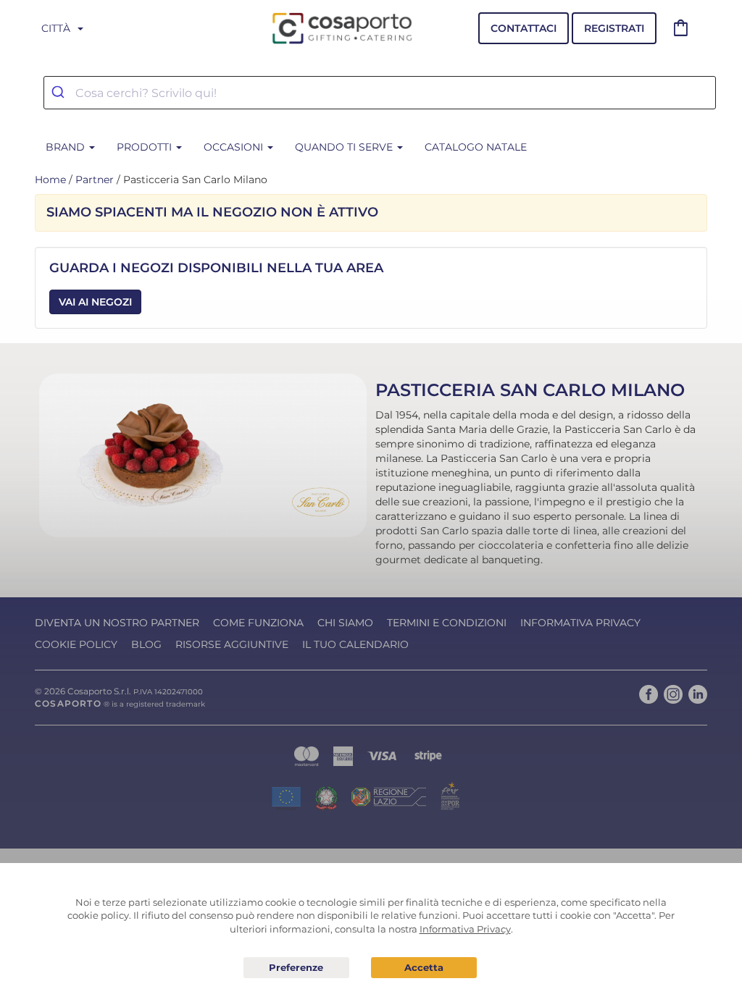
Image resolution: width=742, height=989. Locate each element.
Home (50, 179)
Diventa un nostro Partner (117, 622)
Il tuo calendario (355, 644)
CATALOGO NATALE (476, 146)
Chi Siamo (345, 622)
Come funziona (258, 622)
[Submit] (59, 93)
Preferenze (296, 968)
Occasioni (235, 146)
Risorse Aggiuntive (231, 644)
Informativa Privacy (580, 622)
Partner (94, 179)
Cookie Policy (76, 644)
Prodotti (146, 146)
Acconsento (424, 967)
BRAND (67, 146)
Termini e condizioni (447, 622)
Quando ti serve (345, 146)
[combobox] (379, 92)
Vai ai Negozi (95, 301)
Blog (146, 644)
